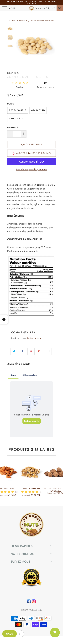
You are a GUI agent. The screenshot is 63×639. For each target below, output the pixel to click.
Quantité (12, 127)
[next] (52, 46)
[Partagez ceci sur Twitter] (13, 351)
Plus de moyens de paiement (31, 169)
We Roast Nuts (35, 610)
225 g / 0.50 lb (17, 110)
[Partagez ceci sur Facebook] (22, 351)
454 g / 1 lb (38, 110)
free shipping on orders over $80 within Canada (31, 2)
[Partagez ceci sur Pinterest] (30, 351)
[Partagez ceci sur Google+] (39, 351)
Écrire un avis (34, 338)
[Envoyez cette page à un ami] (48, 351)
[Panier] (60, 8)
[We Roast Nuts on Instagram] (34, 602)
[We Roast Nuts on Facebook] (29, 602)
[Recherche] (49, 8)
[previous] (18, 46)
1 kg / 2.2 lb (16, 118)
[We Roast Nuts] (31, 8)
